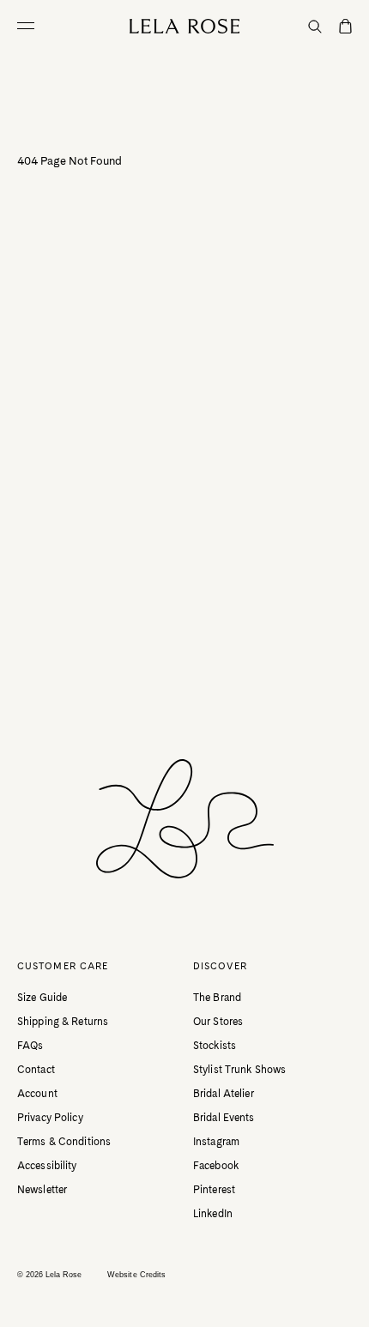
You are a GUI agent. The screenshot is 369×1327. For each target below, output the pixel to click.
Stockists (214, 1046)
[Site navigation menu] (30, 25)
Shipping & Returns (62, 1022)
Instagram (216, 1142)
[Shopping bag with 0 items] (345, 27)
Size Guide (42, 998)
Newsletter (42, 1190)
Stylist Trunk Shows (239, 1070)
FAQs (30, 1046)
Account (37, 1094)
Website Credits (136, 1274)
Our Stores (218, 1022)
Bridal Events (224, 1118)
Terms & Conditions (64, 1142)
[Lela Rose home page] (185, 26)
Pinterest (214, 1190)
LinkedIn (213, 1214)
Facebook (216, 1166)
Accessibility (47, 1166)
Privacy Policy (50, 1118)
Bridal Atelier (223, 1094)
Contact (36, 1070)
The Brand (217, 998)
